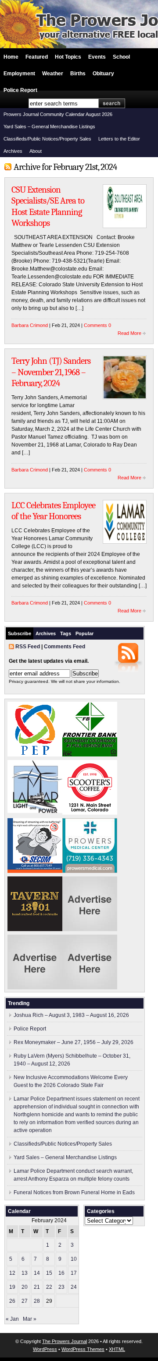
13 (25, 1273)
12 (12, 1273)
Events (97, 57)
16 (61, 1273)
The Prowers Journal (64, 1341)
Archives (13, 151)
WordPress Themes (82, 1349)
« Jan (12, 1319)
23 (61, 1287)
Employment (19, 73)
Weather (52, 73)
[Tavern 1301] (34, 929)
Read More (129, 333)
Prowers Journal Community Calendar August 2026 (58, 114)
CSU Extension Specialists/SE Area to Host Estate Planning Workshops (47, 206)
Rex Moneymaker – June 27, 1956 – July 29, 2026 (73, 1042)
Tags (65, 633)
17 (74, 1273)
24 (74, 1287)
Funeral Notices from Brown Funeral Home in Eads (74, 1192)
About (35, 151)
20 (25, 1287)
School (121, 57)
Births (78, 73)
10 (74, 1259)
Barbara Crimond (29, 325)
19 (12, 1287)
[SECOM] (34, 871)
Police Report (20, 90)
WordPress (45, 1349)
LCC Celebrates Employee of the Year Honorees (53, 511)
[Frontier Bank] (89, 755)
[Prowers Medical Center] (89, 871)
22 (49, 1287)
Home (11, 57)
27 (25, 1301)
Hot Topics (68, 57)
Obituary (103, 73)
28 (37, 1301)
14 (37, 1273)
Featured (36, 57)
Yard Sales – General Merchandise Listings (49, 126)
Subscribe (19, 633)
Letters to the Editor (119, 138)
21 (37, 1287)
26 (12, 1301)
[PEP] (34, 755)
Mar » (29, 1319)
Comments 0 (97, 325)
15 (49, 1273)
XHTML (117, 1349)
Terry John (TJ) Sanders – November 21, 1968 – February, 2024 (50, 371)
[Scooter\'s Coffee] (89, 813)
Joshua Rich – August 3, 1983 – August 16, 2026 (71, 1015)
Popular (84, 633)
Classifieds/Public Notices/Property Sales (47, 138)
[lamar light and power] (34, 811)
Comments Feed (64, 647)
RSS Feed (27, 647)
